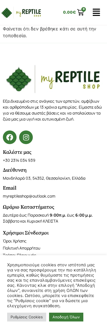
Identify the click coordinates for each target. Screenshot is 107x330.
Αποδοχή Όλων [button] (66, 317)
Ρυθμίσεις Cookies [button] (27, 317)
